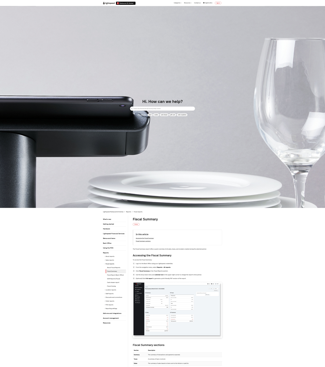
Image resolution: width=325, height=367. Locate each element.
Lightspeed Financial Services (113, 233)
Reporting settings (111, 308)
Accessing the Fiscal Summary (145, 238)
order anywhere (182, 114)
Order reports (110, 301)
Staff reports (109, 293)
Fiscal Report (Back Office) (115, 275)
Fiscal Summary (112, 271)
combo (156, 114)
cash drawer (164, 114)
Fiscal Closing (111, 286)
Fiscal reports (138, 211)
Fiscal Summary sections (143, 241)
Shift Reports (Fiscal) (113, 278)
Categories (177, 3)
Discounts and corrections (114, 297)
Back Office (107, 243)
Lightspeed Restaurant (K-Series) (113, 211)
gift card (172, 114)
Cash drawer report (113, 282)
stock (149, 114)
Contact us (197, 3)
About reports (110, 256)
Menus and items (109, 238)
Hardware (106, 229)
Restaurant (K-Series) (126, 3)
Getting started (108, 224)
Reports (128, 211)
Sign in (218, 3)
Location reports (111, 290)
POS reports (109, 304)
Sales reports (110, 260)
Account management (111, 318)
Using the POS (108, 248)
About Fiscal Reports (113, 267)
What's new (107, 219)
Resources (187, 3)
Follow (136, 224)
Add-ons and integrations (112, 313)
